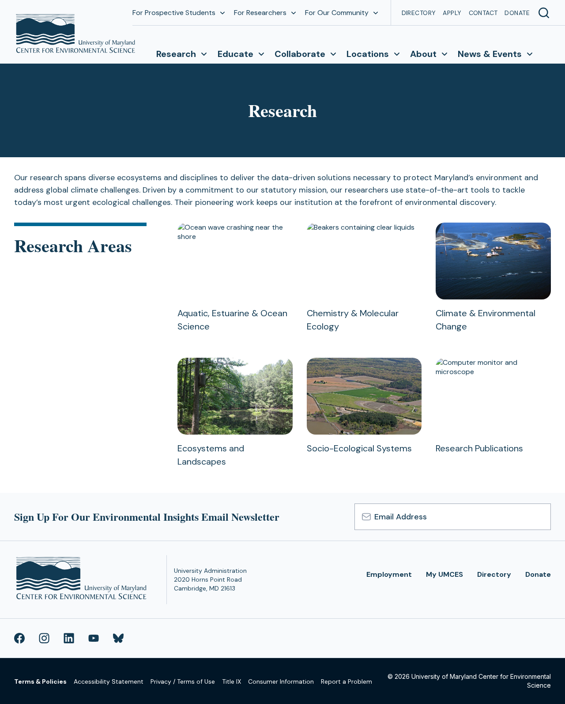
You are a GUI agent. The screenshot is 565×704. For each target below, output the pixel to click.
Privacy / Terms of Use (183, 681)
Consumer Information (281, 681)
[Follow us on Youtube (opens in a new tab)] (93, 638)
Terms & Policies (40, 681)
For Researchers (260, 12)
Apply (452, 13)
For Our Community (337, 12)
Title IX (231, 681)
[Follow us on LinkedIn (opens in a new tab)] (69, 638)
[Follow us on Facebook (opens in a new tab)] (19, 638)
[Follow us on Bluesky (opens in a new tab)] (118, 638)
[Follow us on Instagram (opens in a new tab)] (44, 638)
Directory (419, 13)
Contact (483, 13)
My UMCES (444, 574)
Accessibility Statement (108, 681)
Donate (517, 13)
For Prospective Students (173, 12)
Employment (389, 574)
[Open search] (544, 13)
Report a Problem (346, 681)
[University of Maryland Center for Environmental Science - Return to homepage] (83, 579)
